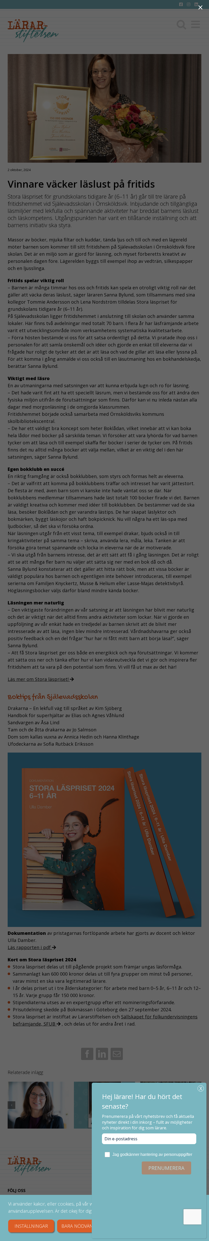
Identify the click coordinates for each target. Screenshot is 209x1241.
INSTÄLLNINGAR (31, 1226)
